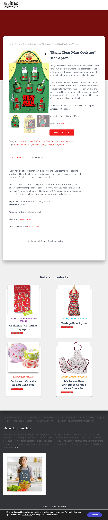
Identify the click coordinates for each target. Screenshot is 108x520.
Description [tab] (17, 157)
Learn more (26, 515)
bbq (25, 144)
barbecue (18, 144)
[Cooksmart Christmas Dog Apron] (23, 299)
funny (42, 144)
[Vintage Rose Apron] (74, 299)
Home (11, 44)
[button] (45, 54)
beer (29, 144)
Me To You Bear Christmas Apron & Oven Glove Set (74, 384)
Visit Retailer (60, 132)
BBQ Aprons (46, 44)
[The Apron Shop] (12, 4)
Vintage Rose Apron (74, 323)
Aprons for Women (18, 319)
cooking (36, 144)
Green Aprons (52, 141)
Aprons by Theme (21, 44)
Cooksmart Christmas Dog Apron (23, 327)
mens (55, 144)
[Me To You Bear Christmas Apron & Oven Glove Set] (74, 357)
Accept (94, 514)
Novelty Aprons (35, 44)
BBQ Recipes (33, 227)
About (45, 507)
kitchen (49, 144)
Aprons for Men (26, 141)
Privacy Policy (59, 507)
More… (18, 447)
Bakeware (17, 377)
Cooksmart (28, 377)
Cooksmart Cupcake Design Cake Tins (23, 382)
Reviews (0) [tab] (37, 157)
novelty (62, 144)
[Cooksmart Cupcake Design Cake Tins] (23, 357)
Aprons (64, 319)
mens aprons (65, 123)
